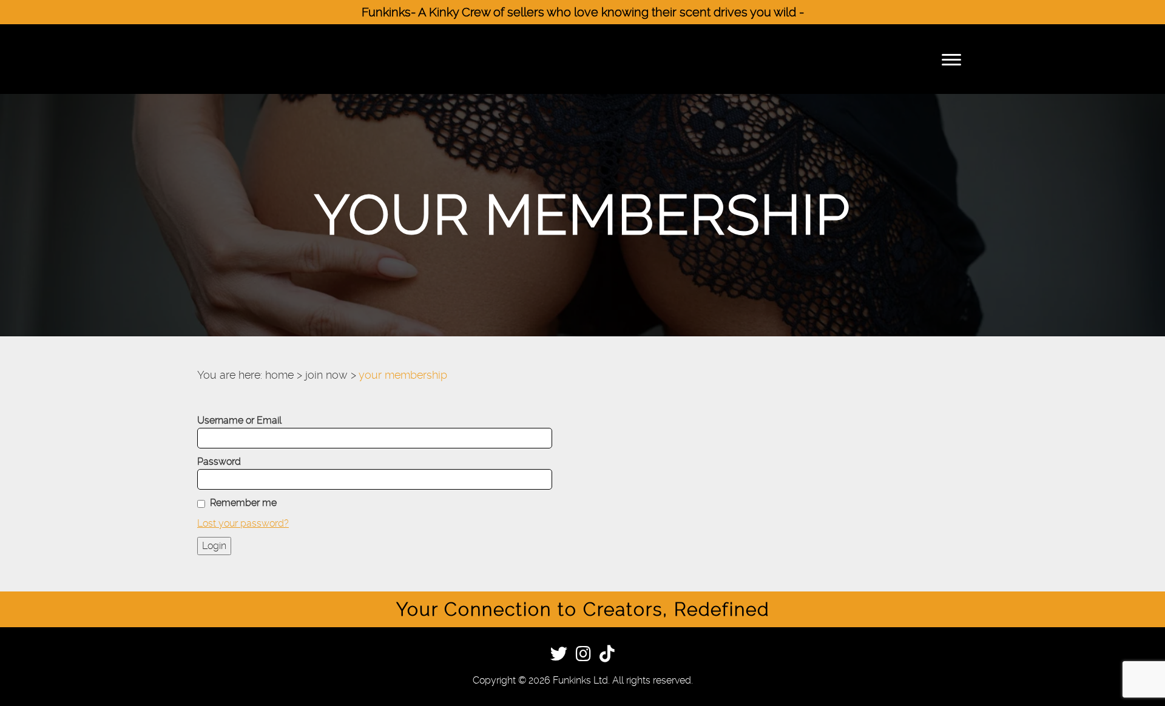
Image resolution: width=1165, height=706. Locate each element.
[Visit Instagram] (583, 656)
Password (219, 461)
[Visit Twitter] (558, 656)
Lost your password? (243, 523)
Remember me (243, 502)
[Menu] (951, 59)
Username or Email (239, 420)
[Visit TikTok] (607, 656)
